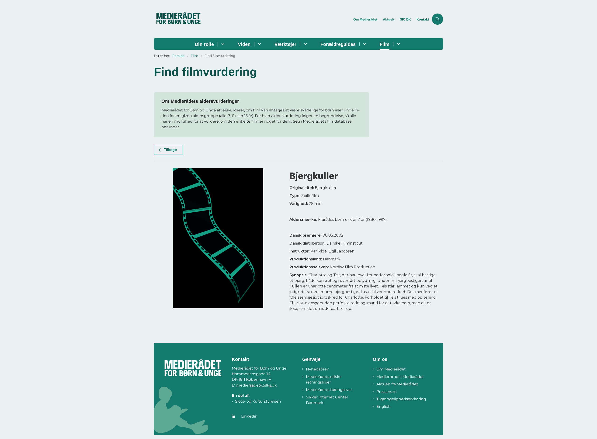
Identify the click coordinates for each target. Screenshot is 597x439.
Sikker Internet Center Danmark (327, 400)
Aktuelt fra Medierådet (397, 384)
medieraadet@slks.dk (256, 385)
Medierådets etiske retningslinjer (324, 379)
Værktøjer (285, 44)
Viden (244, 44)
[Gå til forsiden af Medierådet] (252, 19)
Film (384, 44)
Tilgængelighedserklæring (401, 399)
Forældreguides (338, 44)
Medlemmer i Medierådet (400, 376)
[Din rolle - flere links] (222, 44)
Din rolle (204, 44)
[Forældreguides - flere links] (363, 44)
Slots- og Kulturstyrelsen (258, 401)
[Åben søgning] (437, 19)
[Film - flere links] (397, 44)
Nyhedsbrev (317, 369)
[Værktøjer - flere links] (304, 44)
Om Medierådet (391, 369)
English (383, 406)
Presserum (386, 391)
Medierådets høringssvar (329, 389)
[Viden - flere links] (258, 44)
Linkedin (249, 416)
